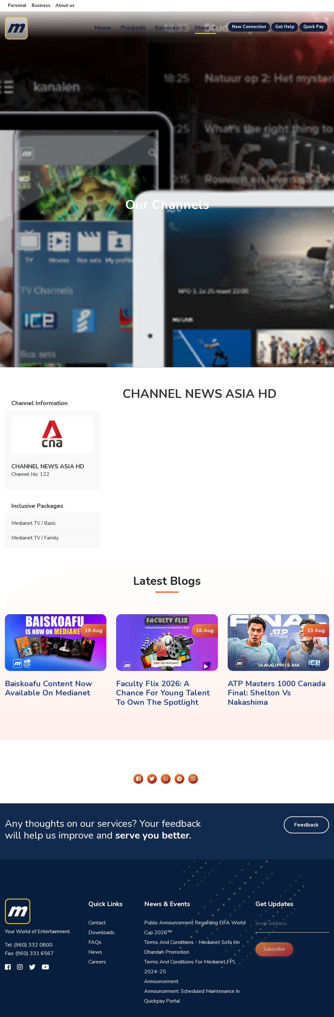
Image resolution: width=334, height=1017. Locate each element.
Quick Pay (313, 27)
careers (97, 961)
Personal (17, 5)
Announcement (161, 981)
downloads (101, 932)
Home (103, 28)
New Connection (249, 27)
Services (167, 28)
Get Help (284, 27)
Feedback (306, 824)
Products (133, 28)
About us (64, 5)
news (95, 952)
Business (41, 5)
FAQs (94, 942)
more (203, 28)
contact (97, 922)
